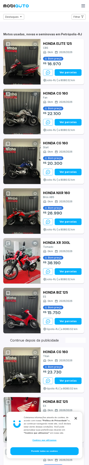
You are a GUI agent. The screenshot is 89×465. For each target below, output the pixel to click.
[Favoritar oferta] (35, 44)
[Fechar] (75, 418)
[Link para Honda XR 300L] (22, 261)
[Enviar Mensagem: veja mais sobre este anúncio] (48, 72)
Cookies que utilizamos (44, 440)
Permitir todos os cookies (44, 451)
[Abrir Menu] (83, 5)
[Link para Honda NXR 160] (22, 211)
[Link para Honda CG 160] (22, 111)
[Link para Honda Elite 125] (22, 61)
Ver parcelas (68, 72)
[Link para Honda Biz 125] (22, 310)
